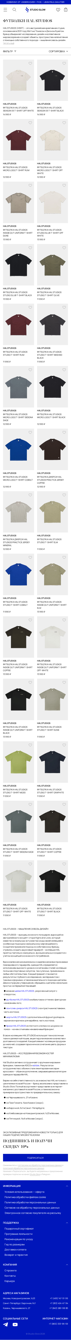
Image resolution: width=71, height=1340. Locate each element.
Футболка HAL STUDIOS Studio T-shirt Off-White (17, 910)
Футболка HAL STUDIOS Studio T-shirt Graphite (50, 791)
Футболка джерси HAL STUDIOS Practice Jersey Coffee (50, 479)
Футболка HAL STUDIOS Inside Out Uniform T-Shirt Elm (52, 604)
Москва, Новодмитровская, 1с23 (19, 1298)
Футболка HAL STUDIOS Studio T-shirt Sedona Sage (18, 850)
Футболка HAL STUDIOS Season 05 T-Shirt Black (50, 109)
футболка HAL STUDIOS (17, 999)
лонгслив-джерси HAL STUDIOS (21, 1008)
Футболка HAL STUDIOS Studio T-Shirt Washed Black (49, 354)
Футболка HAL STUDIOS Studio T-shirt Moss (15, 791)
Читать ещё (8, 43)
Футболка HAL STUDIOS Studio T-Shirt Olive (49, 294)
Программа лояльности (18, 1234)
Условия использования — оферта (24, 1191)
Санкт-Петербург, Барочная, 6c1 (19, 1303)
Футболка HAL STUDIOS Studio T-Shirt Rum (15, 353)
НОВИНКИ (12, 2)
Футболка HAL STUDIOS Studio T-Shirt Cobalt (15, 603)
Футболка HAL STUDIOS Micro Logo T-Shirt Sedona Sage (18, 417)
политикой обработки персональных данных (23, 1168)
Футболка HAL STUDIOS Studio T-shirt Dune (49, 728)
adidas (36, 1065)
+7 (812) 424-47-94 (59, 1303)
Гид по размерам (15, 1244)
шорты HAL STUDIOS (16, 1017)
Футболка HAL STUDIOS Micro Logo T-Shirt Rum (16, 169)
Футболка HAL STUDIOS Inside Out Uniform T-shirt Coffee (18, 667)
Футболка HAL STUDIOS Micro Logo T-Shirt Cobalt (18, 478)
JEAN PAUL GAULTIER (54, 2)
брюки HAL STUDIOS (16, 1025)
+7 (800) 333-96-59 (58, 1323)
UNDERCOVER (28, 2)
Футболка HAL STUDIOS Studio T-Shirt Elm (49, 541)
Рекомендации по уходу (19, 1239)
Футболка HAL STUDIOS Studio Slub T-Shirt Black (17, 294)
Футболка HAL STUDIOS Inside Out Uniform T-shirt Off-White (52, 667)
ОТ (19, 2)
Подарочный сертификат (19, 1228)
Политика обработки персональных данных (30, 1202)
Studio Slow (35, 1174)
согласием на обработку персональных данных (40, 1165)
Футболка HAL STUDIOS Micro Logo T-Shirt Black (51, 416)
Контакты (10, 1276)
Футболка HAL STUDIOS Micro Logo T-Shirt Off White (50, 170)
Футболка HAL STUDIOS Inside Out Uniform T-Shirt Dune (18, 232)
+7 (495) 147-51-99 (59, 1298)
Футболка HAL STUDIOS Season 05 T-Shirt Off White (18, 109)
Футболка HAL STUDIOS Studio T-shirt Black (49, 910)
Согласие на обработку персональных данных (32, 1207)
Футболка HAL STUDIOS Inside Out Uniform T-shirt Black (18, 729)
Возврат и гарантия (16, 1255)
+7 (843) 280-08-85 (58, 1308)
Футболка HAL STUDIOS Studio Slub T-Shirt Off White (50, 232)
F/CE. (39, 2)
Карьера (10, 1281)
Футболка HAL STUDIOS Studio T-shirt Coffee (49, 850)
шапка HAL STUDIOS (24, 990)
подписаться (35, 1157)
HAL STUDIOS (9, 103)
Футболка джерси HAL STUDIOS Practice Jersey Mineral (16, 542)
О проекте (11, 1270)
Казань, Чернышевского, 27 (16, 1308)
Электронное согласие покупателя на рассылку (33, 1213)
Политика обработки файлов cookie (25, 1197)
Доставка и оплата (15, 1249)
